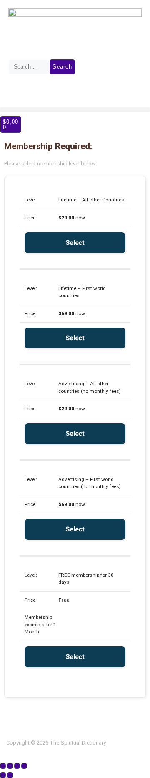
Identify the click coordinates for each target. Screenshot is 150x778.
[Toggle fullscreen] (10, 766)
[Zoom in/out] (3, 766)
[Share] (17, 766)
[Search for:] (29, 66)
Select (74, 243)
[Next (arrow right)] (10, 775)
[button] (75, 109)
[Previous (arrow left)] (3, 775)
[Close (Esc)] (24, 766)
